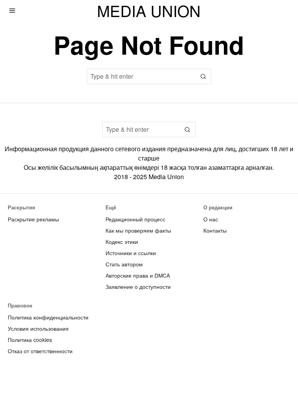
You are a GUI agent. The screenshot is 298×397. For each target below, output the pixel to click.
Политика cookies (30, 339)
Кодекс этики (122, 241)
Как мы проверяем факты (138, 230)
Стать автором (124, 264)
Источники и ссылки (131, 253)
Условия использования (38, 328)
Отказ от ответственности (40, 351)
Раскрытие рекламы (33, 219)
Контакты (215, 230)
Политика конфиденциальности (48, 317)
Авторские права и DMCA (138, 275)
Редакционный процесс (135, 219)
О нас (210, 219)
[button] (203, 76)
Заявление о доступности (138, 286)
